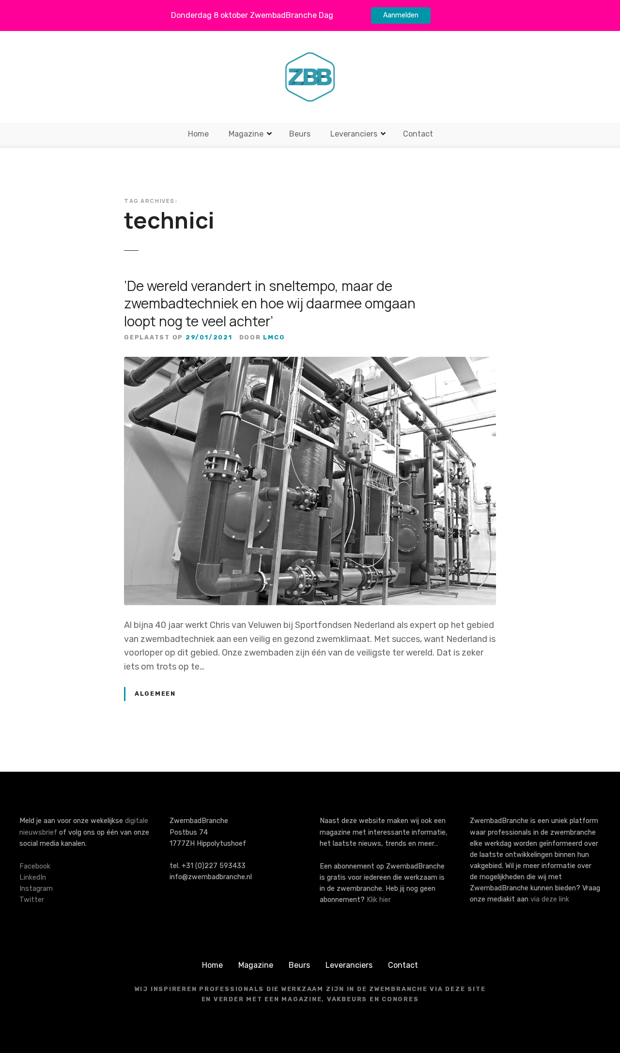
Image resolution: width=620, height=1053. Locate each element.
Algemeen (155, 693)
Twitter (31, 900)
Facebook (34, 866)
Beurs (299, 133)
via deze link (549, 899)
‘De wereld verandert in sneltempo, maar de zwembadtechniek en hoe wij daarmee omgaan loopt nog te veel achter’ (270, 303)
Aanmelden (400, 15)
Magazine (246, 133)
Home (198, 133)
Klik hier (379, 900)
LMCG (274, 337)
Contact (418, 133)
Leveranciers (353, 133)
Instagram (36, 889)
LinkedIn (32, 877)
